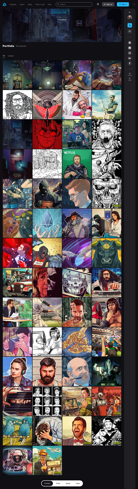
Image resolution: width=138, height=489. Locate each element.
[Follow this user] (130, 25)
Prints (58, 483)
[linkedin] (130, 48)
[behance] (130, 58)
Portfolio (47, 483)
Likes (78, 483)
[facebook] (130, 63)
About (68, 483)
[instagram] (130, 53)
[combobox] (74, 4)
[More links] (134, 4)
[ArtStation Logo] (4, 4)
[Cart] (98, 4)
